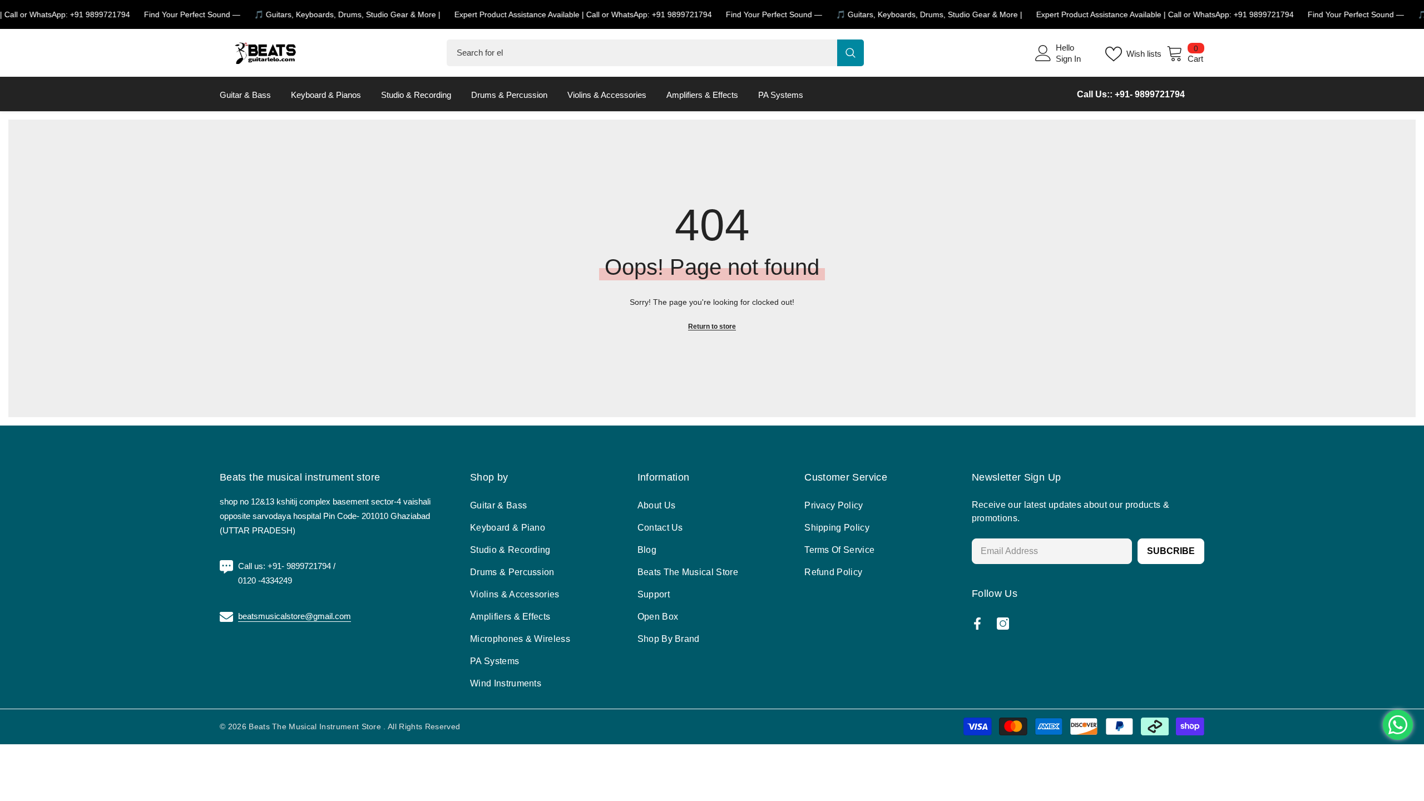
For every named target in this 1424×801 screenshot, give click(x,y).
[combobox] (642, 52)
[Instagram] (1003, 623)
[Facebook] (977, 623)
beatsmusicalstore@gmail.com (294, 616)
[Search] (655, 52)
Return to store (712, 326)
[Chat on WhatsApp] (1398, 725)
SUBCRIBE (1171, 551)
